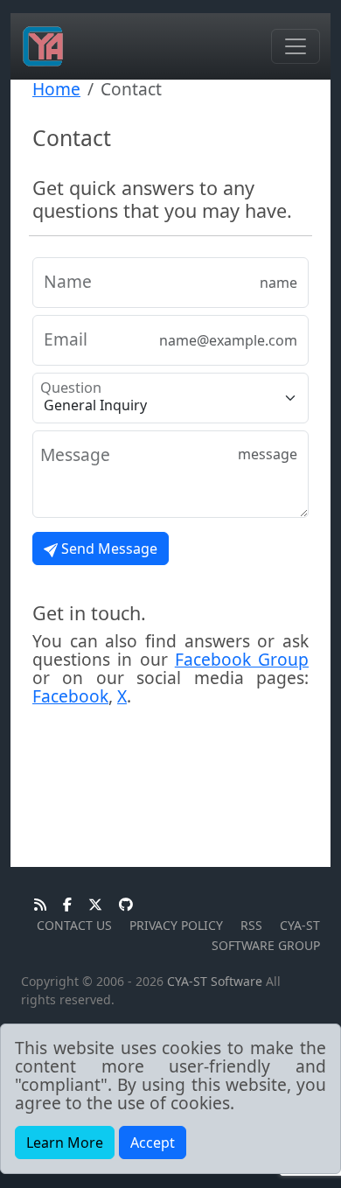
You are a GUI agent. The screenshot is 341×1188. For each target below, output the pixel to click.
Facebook (70, 696)
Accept (152, 1142)
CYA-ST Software (214, 981)
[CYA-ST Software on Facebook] (62, 905)
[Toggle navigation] (295, 46)
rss (251, 925)
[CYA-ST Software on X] (90, 905)
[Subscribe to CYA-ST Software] (35, 905)
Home (56, 89)
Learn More (64, 1142)
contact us (74, 925)
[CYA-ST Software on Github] (119, 905)
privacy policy (176, 925)
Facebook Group (242, 659)
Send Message (107, 548)
